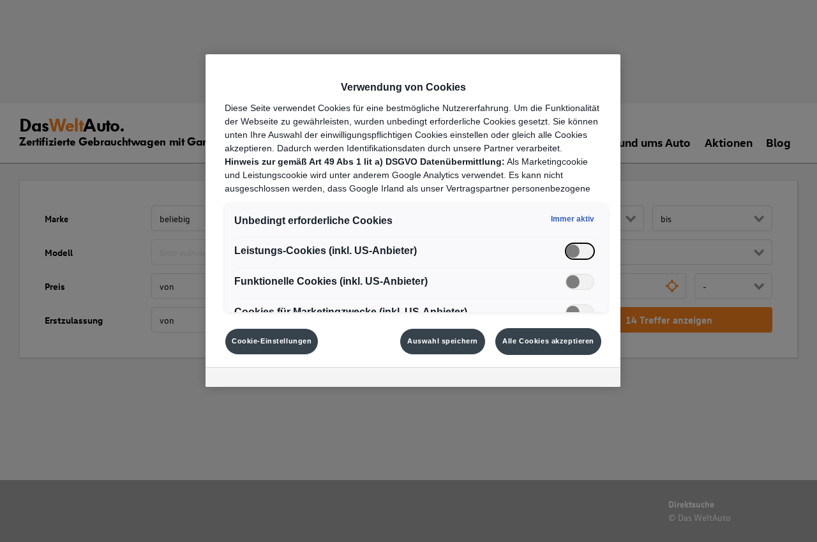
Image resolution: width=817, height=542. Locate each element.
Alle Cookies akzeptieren (548, 341)
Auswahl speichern (442, 341)
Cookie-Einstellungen (271, 341)
